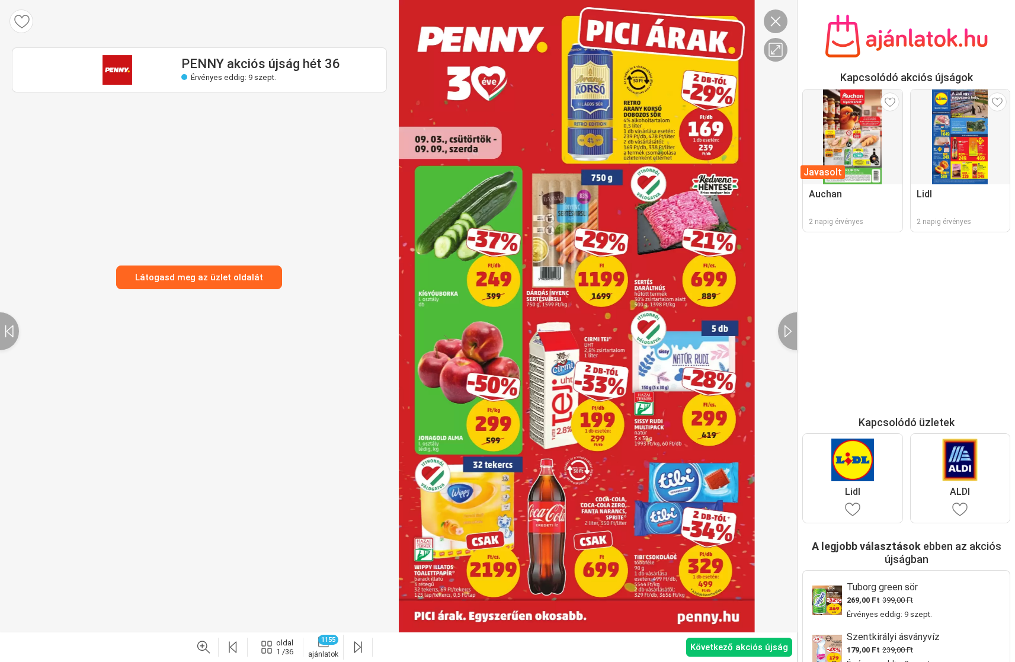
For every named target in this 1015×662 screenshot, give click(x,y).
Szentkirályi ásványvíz (893, 636)
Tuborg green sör (882, 587)
